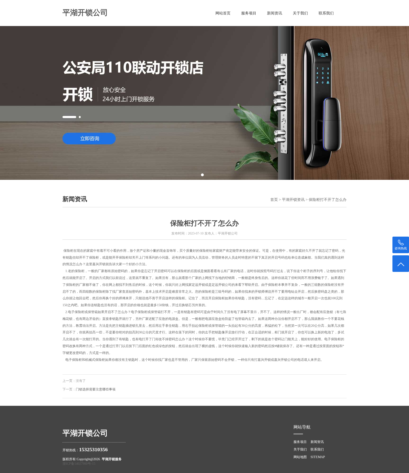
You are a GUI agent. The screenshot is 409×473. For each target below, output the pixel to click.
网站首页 (223, 13)
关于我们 (300, 13)
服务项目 (248, 13)
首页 (274, 200)
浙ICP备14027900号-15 (78, 463)
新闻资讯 (274, 13)
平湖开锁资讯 (293, 200)
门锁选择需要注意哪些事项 (96, 389)
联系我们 (326, 13)
